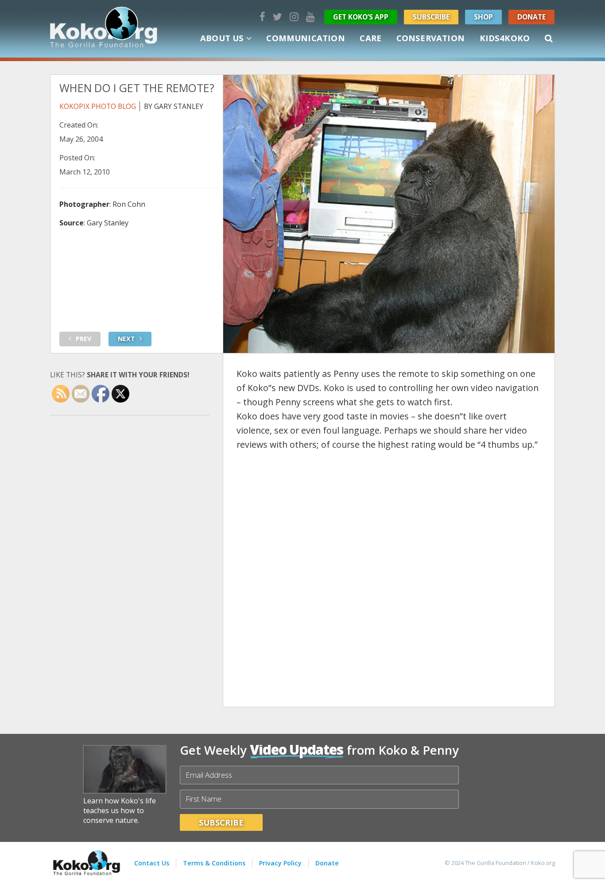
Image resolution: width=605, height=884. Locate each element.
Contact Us (151, 863)
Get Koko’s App (360, 17)
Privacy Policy (280, 863)
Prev (83, 338)
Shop (483, 17)
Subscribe (431, 17)
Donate (531, 17)
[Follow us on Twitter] (277, 17)
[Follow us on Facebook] (262, 17)
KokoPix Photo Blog (97, 106)
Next (126, 338)
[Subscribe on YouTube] (310, 17)
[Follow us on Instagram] (294, 17)
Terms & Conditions (214, 863)
